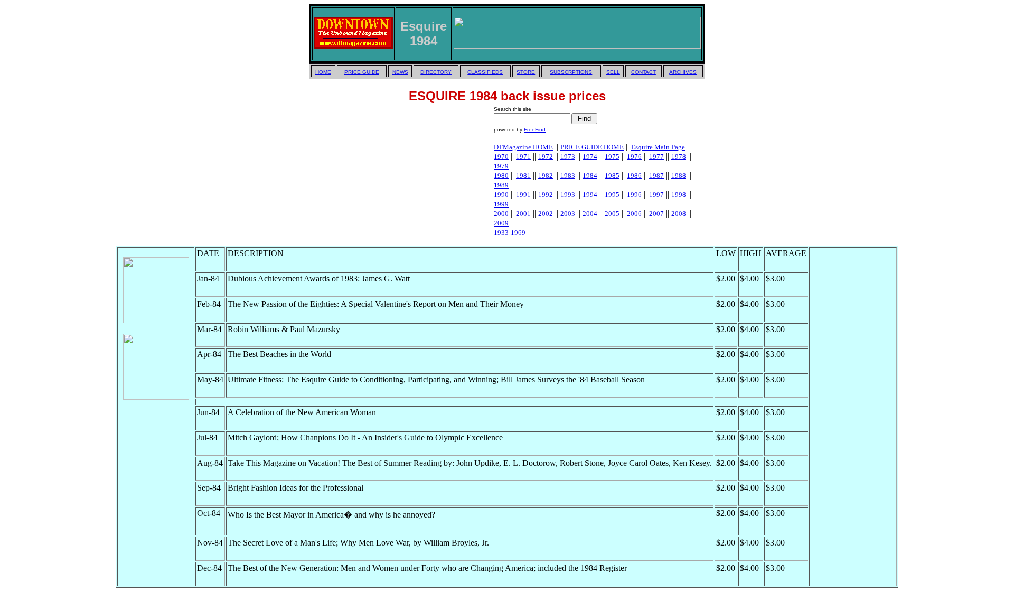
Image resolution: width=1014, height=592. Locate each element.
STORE (526, 72)
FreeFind (535, 130)
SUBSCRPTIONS (571, 72)
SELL (613, 72)
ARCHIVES (683, 72)
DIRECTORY (436, 72)
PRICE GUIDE (361, 72)
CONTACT (643, 72)
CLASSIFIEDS (485, 72)
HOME (323, 72)
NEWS (400, 72)
